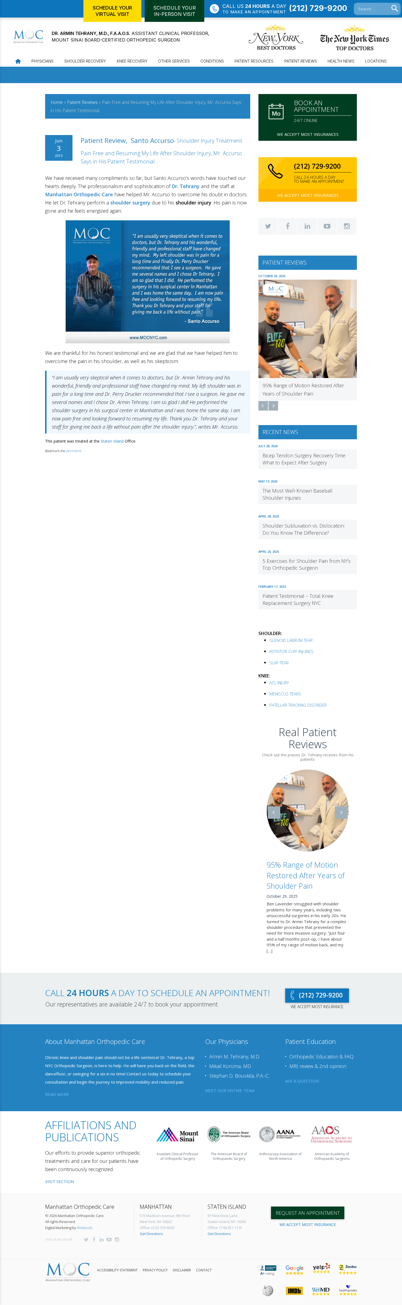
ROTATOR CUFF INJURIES (291, 651)
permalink (73, 451)
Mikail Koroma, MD (230, 1060)
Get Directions (151, 1227)
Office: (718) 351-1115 (225, 1221)
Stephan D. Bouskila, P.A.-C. (239, 1069)
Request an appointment (308, 1207)
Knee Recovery (132, 61)
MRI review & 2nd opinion (317, 1060)
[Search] (395, 8)
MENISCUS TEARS (285, 694)
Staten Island (112, 441)
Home (57, 102)
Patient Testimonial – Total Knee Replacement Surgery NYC (298, 599)
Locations (376, 61)
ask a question (302, 1074)
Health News (341, 61)
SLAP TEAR (279, 662)
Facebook (287, 226)
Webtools (84, 1221)
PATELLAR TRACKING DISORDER (298, 705)
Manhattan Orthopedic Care (79, 194)
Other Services (174, 61)
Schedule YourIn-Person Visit (174, 11)
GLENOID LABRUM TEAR (291, 640)
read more (57, 1088)
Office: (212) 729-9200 (157, 1221)
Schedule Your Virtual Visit (112, 11)
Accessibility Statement (117, 1264)
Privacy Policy (155, 1264)
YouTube (327, 226)
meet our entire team (230, 1084)
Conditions (212, 61)
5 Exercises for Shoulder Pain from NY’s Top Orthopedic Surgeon (307, 564)
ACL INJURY (279, 682)
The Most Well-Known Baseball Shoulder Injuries (298, 494)
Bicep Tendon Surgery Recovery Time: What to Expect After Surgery (304, 459)
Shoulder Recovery (85, 61)
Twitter (268, 226)
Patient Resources (254, 61)
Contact (204, 1264)
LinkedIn (307, 226)
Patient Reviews (300, 61)
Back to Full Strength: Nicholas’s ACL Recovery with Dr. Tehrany (317, 875)
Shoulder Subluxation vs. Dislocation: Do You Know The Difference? (304, 529)
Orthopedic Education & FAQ (321, 1050)
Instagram (346, 226)
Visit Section (59, 1175)
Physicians (42, 61)
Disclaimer (182, 1264)
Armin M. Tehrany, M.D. (234, 1050)
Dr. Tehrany (186, 186)
